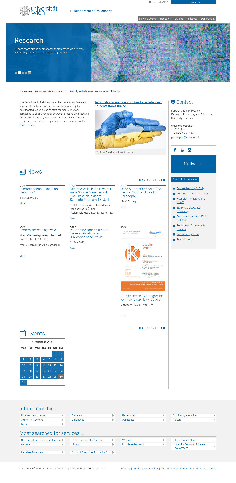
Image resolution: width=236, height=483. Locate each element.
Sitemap (126, 468)
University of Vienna (45, 91)
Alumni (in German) (32, 419)
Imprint (137, 468)
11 (156, 179)
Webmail (127, 440)
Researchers (129, 415)
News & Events (148, 18)
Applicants (128, 419)
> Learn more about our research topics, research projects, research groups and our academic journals (49, 50)
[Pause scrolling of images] (29, 72)
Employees (78, 419)
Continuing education (185, 415)
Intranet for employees (186, 440)
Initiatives (192, 18)
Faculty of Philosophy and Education (75, 91)
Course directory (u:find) (190, 188)
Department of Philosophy (93, 11)
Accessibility (151, 468)
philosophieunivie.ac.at (185, 137)
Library (75, 444)
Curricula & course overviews (193, 193)
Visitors (177, 419)
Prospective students (33, 415)
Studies (179, 18)
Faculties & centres (32, 452)
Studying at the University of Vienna (41, 440)
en (153, 2)
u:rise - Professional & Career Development (189, 446)
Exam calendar (185, 239)
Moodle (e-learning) (133, 444)
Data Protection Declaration (177, 468)
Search (162, 1)
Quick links (194, 2)
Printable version (206, 468)
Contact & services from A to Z (89, 452)
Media (24, 424)
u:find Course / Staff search (87, 440)
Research (165, 18)
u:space (25, 444)
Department (208, 18)
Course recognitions (188, 234)
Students (77, 415)
